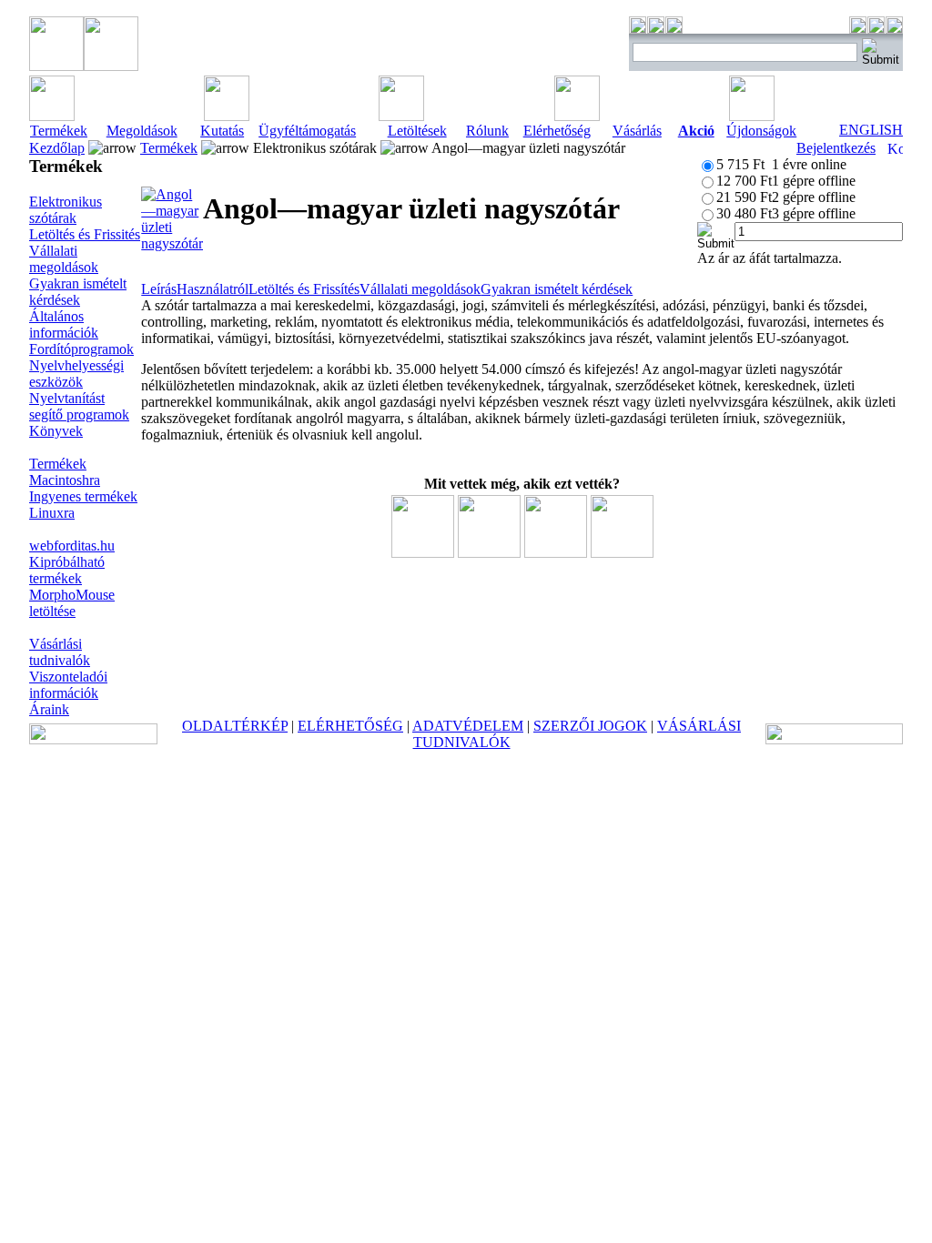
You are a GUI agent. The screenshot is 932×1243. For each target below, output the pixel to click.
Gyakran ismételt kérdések (78, 292)
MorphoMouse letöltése (72, 603)
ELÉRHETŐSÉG (350, 725)
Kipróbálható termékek (67, 570)
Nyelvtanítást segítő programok (79, 406)
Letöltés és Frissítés (304, 289)
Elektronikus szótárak (65, 210)
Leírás (159, 289)
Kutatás (222, 130)
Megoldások (141, 130)
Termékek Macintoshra (64, 472)
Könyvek (56, 431)
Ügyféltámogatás (307, 130)
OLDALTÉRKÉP (235, 725)
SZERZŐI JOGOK (590, 725)
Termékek (58, 130)
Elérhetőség (557, 130)
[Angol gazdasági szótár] (555, 553)
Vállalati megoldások (63, 259)
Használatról (212, 289)
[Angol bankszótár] (622, 553)
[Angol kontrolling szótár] (489, 553)
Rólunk (487, 130)
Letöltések (417, 130)
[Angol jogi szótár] (422, 553)
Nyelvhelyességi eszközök (76, 373)
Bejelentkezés (836, 148)
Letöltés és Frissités (84, 234)
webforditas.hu (72, 545)
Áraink (49, 709)
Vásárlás (637, 130)
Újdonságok (761, 130)
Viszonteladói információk (68, 685)
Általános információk (63, 324)
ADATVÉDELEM (467, 725)
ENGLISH (871, 129)
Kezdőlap (57, 148)
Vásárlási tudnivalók (59, 652)
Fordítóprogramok (81, 349)
